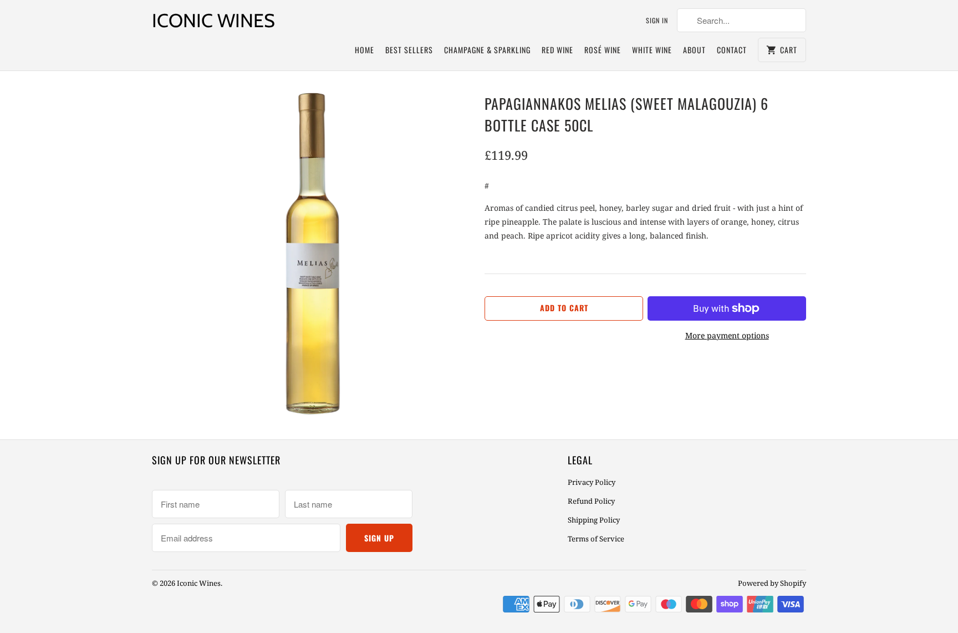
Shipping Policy (594, 520)
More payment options (727, 335)
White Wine (652, 49)
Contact (732, 49)
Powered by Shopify (772, 583)
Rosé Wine (602, 49)
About (694, 49)
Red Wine (557, 49)
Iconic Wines (213, 20)
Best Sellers (409, 49)
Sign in (657, 20)
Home (364, 49)
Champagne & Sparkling (487, 49)
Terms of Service (596, 539)
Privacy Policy (591, 482)
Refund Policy (591, 501)
